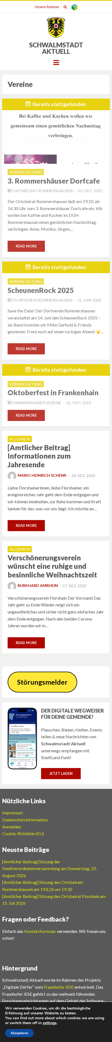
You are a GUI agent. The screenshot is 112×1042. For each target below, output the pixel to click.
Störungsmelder (42, 682)
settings (50, 1023)
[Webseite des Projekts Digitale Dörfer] (74, 7)
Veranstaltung (25, 172)
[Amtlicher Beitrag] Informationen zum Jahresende (39, 456)
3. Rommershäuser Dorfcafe (54, 181)
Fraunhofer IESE (59, 986)
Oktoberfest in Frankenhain (53, 392)
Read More (26, 246)
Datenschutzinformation (25, 819)
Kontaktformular (40, 931)
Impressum (12, 812)
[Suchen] (65, 7)
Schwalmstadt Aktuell (56, 48)
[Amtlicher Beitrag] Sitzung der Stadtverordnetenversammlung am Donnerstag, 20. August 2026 (49, 868)
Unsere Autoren (47, 7)
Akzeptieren (19, 1033)
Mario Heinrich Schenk (42, 475)
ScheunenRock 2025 (41, 290)
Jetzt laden (61, 773)
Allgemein (19, 439)
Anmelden (11, 826)
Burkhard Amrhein (38, 585)
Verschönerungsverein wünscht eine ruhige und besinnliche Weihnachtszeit (52, 566)
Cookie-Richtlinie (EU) (23, 833)
